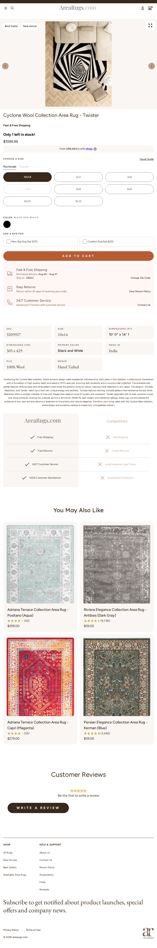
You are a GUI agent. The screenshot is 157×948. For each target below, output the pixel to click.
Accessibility (46, 874)
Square (24, 166)
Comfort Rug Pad (101, 241)
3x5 (129, 177)
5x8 (78, 189)
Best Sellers (10, 867)
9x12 (78, 201)
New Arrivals (10, 860)
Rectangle (9, 166)
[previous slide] (5, 66)
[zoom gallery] (150, 25)
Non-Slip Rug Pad (24, 241)
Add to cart (78, 256)
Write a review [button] (38, 808)
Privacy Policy (11, 930)
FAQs (42, 882)
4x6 (27, 189)
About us (44, 852)
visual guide (147, 159)
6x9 (129, 189)
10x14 (27, 177)
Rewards (44, 889)
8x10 (27, 201)
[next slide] (151, 66)
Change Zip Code (140, 277)
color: (21, 217)
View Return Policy (139, 291)
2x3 (78, 177)
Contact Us (144, 304)
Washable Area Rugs (14, 874)
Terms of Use (33, 930)
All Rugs (7, 852)
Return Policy (46, 867)
